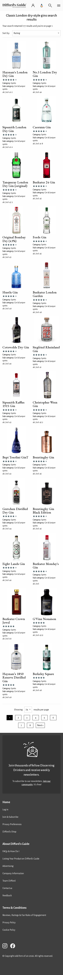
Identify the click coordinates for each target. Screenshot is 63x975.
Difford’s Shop (9, 831)
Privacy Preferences (12, 824)
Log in (5, 809)
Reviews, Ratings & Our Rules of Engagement (24, 915)
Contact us (7, 888)
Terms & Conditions (14, 907)
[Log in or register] (33, 5)
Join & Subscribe (10, 817)
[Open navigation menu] (58, 5)
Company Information (13, 873)
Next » (40, 725)
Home (6, 802)
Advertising (7, 866)
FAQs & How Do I (10, 851)
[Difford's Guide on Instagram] (6, 946)
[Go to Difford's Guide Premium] (41, 5)
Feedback (7, 895)
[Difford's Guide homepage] (15, 5)
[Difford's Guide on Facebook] (14, 946)
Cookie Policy (8, 930)
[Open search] (50, 5)
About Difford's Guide (15, 843)
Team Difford (8, 881)
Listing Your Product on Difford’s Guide (20, 858)
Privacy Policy (9, 922)
